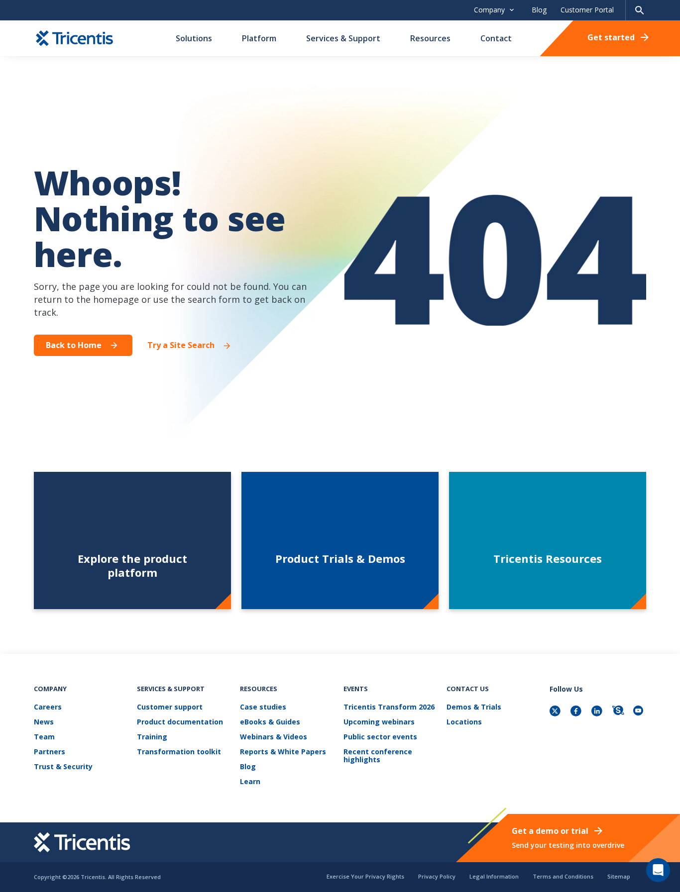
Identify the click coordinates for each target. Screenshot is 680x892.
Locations (464, 722)
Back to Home (74, 345)
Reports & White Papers (283, 752)
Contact (496, 38)
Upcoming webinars (379, 722)
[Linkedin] (597, 711)
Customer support (170, 707)
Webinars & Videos (273, 737)
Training (152, 737)
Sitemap (618, 876)
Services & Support (343, 38)
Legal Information (494, 876)
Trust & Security (63, 767)
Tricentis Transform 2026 (389, 707)
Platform (259, 38)
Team (44, 737)
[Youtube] (639, 711)
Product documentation (180, 722)
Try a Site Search (181, 345)
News (44, 722)
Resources (430, 38)
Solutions (194, 38)
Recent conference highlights (377, 756)
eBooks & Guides (270, 722)
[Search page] (640, 10)
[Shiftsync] (618, 711)
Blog (539, 9)
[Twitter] (556, 711)
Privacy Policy (436, 876)
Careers (48, 707)
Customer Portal (587, 9)
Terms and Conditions (563, 876)
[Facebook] (576, 711)
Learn (250, 782)
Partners (49, 752)
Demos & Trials (474, 707)
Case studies (263, 707)
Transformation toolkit (179, 752)
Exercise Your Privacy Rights (365, 876)
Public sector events (380, 737)
